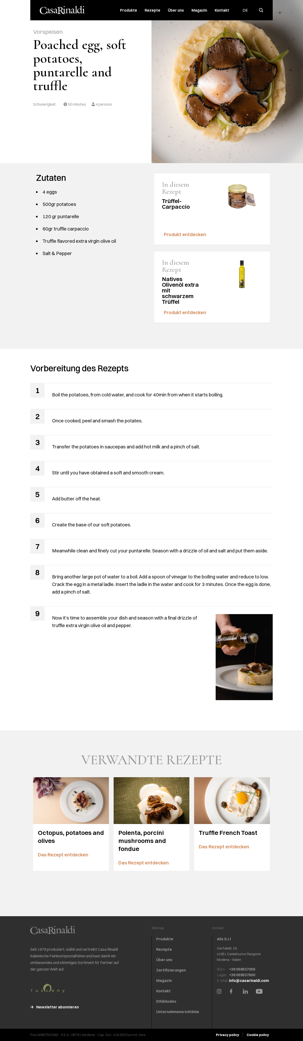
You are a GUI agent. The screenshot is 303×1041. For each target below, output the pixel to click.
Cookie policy (258, 1035)
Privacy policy (227, 1035)
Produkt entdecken (185, 234)
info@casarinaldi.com (249, 980)
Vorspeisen (48, 31)
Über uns (176, 10)
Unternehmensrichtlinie (177, 1011)
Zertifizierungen (171, 970)
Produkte (128, 10)
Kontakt (222, 10)
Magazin (199, 10)
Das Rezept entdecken (63, 855)
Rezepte (152, 10)
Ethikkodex (166, 1001)
